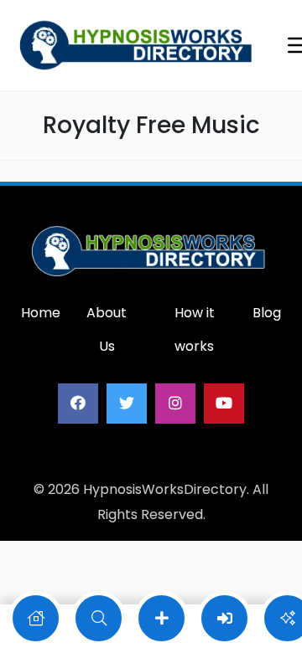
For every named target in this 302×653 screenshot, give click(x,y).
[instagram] (175, 403)
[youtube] (224, 403)
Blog (267, 312)
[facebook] (78, 403)
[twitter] (127, 403)
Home (40, 312)
